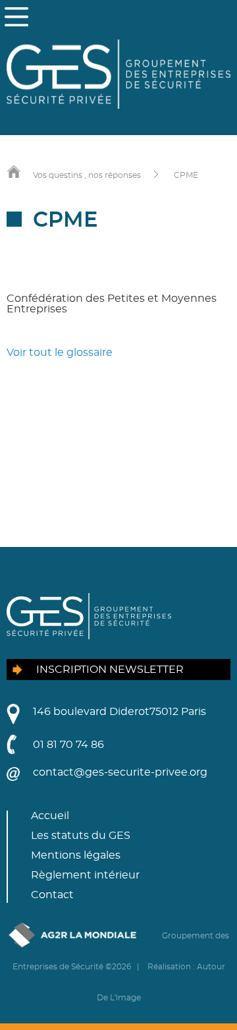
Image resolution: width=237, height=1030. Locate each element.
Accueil (50, 816)
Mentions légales (75, 855)
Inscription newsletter (110, 669)
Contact (52, 895)
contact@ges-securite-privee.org (120, 772)
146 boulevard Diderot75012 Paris (119, 711)
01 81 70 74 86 (68, 744)
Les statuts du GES (80, 835)
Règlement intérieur (85, 875)
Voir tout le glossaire (60, 352)
